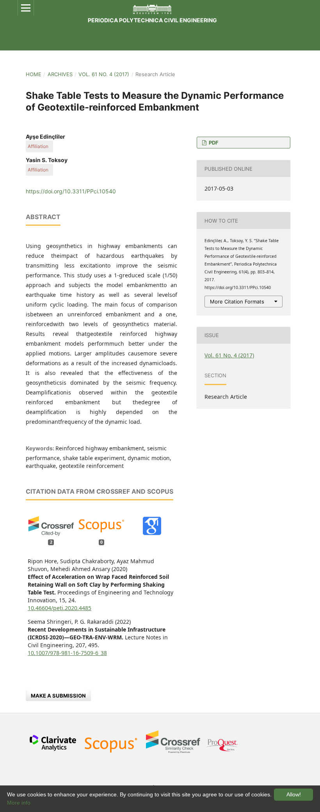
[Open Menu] (26, 8)
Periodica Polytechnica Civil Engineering (152, 20)
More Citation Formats (237, 301)
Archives (60, 74)
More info (18, 803)
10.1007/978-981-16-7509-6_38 (67, 653)
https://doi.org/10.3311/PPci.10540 (71, 191)
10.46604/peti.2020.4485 (59, 608)
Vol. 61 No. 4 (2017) (103, 74)
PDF (213, 142)
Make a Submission (58, 695)
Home (33, 74)
